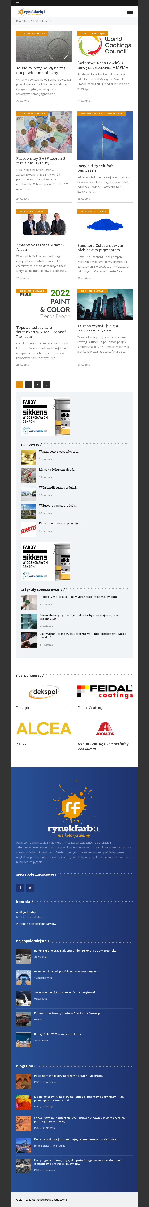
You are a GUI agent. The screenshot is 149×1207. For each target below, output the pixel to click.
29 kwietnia (22, 101)
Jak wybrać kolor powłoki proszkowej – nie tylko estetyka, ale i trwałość (83, 635)
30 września (41, 1040)
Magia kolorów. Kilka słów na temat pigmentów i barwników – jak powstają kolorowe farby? (79, 1098)
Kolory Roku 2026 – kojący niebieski (58, 1034)
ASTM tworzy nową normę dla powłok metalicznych (41, 70)
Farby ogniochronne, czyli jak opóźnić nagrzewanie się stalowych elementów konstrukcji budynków (78, 1161)
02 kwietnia (40, 998)
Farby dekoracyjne (93, 33)
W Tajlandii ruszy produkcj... (58, 487)
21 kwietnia (22, 364)
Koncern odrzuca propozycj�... (59, 523)
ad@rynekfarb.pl (26, 912)
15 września (49, 1082)
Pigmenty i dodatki (32, 211)
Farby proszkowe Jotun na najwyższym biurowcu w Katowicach (77, 1139)
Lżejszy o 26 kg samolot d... (57, 469)
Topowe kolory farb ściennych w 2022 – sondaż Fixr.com (41, 332)
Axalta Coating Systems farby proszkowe (103, 746)
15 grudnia (48, 1170)
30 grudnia (40, 957)
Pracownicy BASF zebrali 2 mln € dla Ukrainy (40, 160)
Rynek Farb (22, 21)
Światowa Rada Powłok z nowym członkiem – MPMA (102, 64)
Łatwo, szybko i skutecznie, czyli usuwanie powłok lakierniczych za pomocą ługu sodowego (79, 1119)
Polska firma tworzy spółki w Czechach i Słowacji (67, 1013)
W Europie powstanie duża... (58, 505)
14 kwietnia (46, 645)
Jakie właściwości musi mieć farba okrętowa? (64, 992)
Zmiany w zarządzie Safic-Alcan (40, 247)
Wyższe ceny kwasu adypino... (59, 451)
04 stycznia (48, 1128)
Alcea (21, 744)
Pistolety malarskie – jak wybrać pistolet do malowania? (79, 596)
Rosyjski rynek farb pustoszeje (95, 167)
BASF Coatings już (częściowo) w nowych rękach (66, 971)
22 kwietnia (84, 278)
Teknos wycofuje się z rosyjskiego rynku (97, 327)
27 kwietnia (22, 198)
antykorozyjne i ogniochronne (102, 113)
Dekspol (23, 708)
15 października (43, 977)
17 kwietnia (46, 626)
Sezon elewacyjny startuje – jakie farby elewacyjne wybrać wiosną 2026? (79, 616)
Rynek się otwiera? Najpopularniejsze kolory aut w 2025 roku (75, 950)
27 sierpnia (45, 495)
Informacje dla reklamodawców (36, 924)
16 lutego (48, 1106)
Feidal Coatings (90, 708)
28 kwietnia (84, 101)
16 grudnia (59, 1145)
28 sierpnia (45, 477)
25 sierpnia (45, 531)
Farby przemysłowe (32, 33)
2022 (36, 21)
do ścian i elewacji (31, 291)
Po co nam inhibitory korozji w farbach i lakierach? (68, 1076)
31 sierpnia (45, 459)
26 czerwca (46, 604)
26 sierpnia (45, 513)
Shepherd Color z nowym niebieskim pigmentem (100, 247)
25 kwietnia (84, 198)
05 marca (39, 1019)
